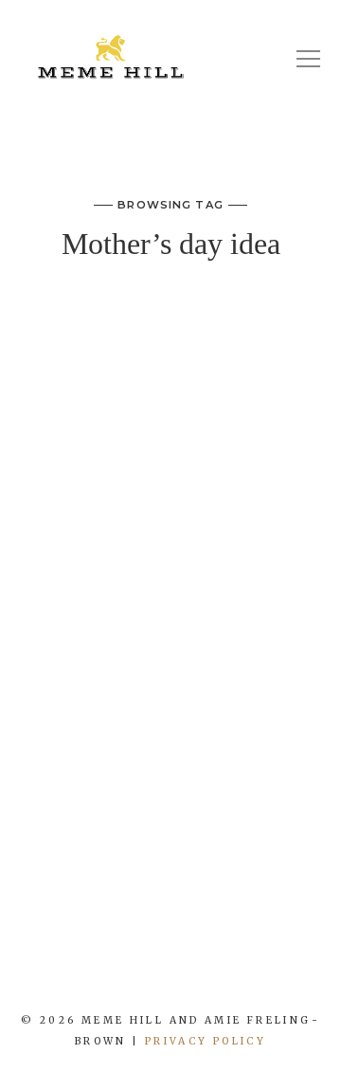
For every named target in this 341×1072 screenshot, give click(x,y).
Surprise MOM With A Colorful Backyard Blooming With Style (171, 352)
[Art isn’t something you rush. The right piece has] (14, 975)
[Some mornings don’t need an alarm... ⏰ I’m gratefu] (71, 975)
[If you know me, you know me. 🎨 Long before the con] (128, 975)
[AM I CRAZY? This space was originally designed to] (298, 975)
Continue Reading (170, 834)
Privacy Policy (205, 1041)
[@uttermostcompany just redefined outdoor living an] (241, 975)
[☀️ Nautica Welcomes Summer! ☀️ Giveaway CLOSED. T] (184, 975)
